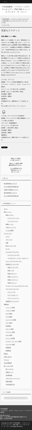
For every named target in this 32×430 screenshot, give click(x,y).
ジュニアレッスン (13, 221)
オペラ (8, 236)
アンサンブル (8, 233)
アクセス (6, 360)
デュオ (8, 249)
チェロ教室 (9, 316)
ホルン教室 (9, 335)
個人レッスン (8, 212)
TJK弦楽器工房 (10, 384)
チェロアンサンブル (13, 255)
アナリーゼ (9, 239)
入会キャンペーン (11, 227)
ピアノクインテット (13, 298)
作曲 (7, 243)
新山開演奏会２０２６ (10, 183)
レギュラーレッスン (13, 218)
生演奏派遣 (9, 375)
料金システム (10, 215)
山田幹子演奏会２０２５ (11, 189)
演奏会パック (10, 372)
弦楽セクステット (13, 280)
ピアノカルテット (13, 295)
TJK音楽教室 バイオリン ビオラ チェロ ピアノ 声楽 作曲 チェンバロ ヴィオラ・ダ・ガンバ (16, 9)
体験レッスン (10, 224)
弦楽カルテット (12, 273)
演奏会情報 (9, 381)
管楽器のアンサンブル (12, 301)
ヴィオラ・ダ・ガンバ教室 (13, 341)
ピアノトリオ (11, 292)
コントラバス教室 (11, 320)
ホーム (6, 209)
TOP (15, 20)
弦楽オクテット (12, 283)
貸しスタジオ (10, 369)
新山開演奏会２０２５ (10, 193)
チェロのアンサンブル (12, 252)
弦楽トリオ (11, 270)
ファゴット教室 (10, 332)
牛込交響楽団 (8, 363)
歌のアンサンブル (11, 246)
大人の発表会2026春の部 (11, 186)
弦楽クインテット (13, 276)
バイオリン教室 (10, 310)
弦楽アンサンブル (8, 70)
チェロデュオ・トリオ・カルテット (18, 258)
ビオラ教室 (9, 313)
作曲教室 (8, 347)
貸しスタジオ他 (8, 366)
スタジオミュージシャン (13, 378)
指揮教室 (8, 350)
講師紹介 (6, 304)
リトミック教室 (10, 307)
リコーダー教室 (10, 344)
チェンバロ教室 (10, 338)
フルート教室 (10, 329)
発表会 (6, 353)
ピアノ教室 (9, 323)
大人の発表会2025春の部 (11, 196)
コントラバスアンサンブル (13, 261)
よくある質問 (10, 230)
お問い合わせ (8, 357)
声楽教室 (8, 326)
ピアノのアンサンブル (12, 289)
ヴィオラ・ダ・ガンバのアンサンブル (17, 286)
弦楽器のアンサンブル (12, 264)
